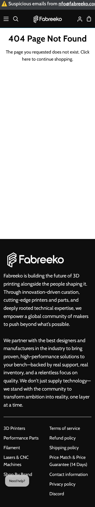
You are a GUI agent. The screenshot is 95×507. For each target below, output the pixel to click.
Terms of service (64, 428)
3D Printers (14, 428)
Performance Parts (21, 438)
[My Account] (77, 19)
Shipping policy (64, 447)
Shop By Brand (18, 474)
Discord (56, 493)
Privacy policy (62, 484)
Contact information (68, 474)
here (26, 59)
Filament (12, 447)
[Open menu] (4, 19)
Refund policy (62, 438)
